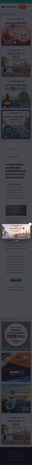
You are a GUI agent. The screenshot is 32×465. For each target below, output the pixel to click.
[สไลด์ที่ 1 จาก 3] (14, 240)
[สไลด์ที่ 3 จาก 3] (17, 240)
